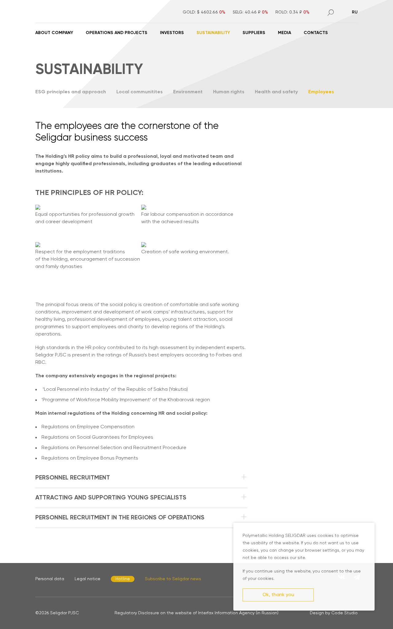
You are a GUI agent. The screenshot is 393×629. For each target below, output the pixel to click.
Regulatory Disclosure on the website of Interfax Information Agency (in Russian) (196, 613)
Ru (355, 12)
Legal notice (87, 579)
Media (284, 33)
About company (54, 33)
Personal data (49, 579)
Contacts (316, 33)
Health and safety (276, 92)
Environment (188, 92)
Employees (321, 92)
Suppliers (254, 33)
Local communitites (139, 92)
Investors (172, 33)
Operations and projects (116, 33)
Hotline (122, 579)
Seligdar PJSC (64, 613)
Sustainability (213, 33)
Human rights (228, 92)
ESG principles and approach (70, 92)
